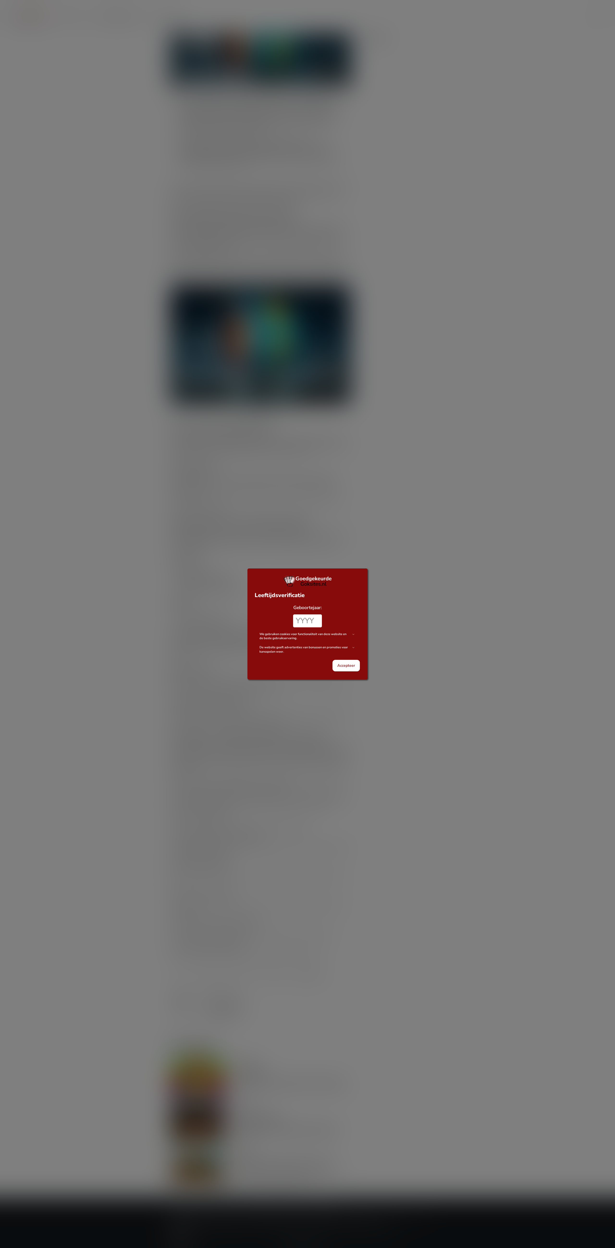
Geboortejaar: (307, 608)
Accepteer (346, 665)
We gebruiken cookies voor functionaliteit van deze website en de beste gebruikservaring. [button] (302, 636)
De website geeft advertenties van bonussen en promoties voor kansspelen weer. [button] (303, 649)
